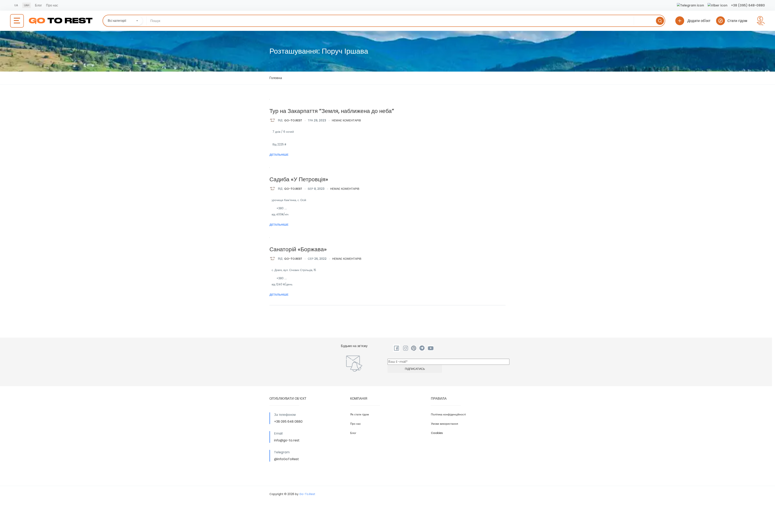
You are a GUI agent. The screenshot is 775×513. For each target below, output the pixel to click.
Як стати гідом (359, 414)
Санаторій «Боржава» (298, 249)
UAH (26, 5)
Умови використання (444, 424)
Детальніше (278, 155)
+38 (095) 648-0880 (748, 5)
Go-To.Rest (290, 120)
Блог (38, 5)
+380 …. (282, 208)
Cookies (437, 433)
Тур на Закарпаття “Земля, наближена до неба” (331, 111)
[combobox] (123, 20)
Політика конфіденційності (448, 414)
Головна (275, 78)
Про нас (52, 5)
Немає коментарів (346, 120)
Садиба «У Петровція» (298, 179)
